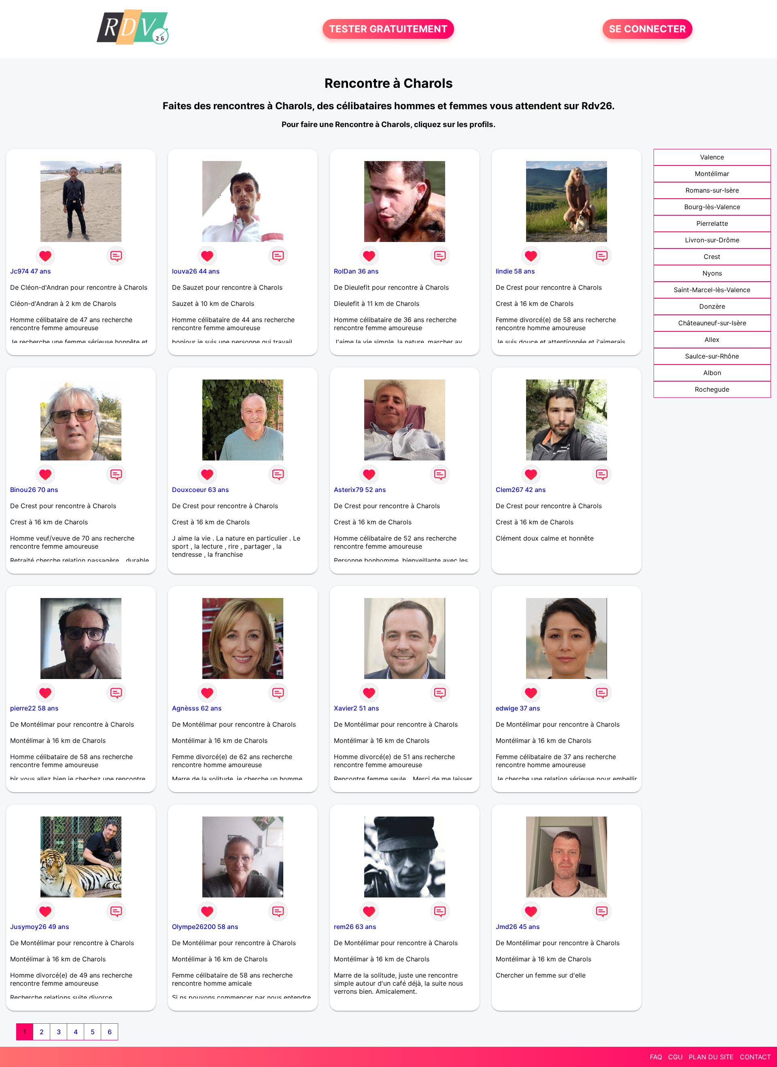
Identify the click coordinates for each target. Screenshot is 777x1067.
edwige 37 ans (518, 708)
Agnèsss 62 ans (197, 708)
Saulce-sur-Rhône (712, 356)
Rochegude (712, 389)
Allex (712, 339)
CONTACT (755, 1057)
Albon (712, 373)
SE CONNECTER (647, 29)
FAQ (656, 1057)
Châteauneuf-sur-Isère (712, 323)
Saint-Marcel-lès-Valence (712, 290)
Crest (712, 256)
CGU (675, 1057)
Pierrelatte (712, 223)
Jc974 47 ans (30, 271)
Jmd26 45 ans (518, 927)
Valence (712, 157)
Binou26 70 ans (34, 490)
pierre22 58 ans (34, 708)
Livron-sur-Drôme (712, 240)
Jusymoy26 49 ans (39, 927)
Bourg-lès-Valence (712, 207)
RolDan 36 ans (356, 271)
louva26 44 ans (196, 271)
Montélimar (712, 174)
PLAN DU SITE (711, 1057)
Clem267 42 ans (521, 490)
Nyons (712, 273)
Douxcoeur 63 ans (200, 490)
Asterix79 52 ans (360, 490)
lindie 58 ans (515, 271)
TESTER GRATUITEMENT (388, 29)
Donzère (712, 306)
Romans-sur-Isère (712, 190)
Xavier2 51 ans (356, 708)
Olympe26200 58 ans (205, 927)
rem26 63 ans (355, 927)
